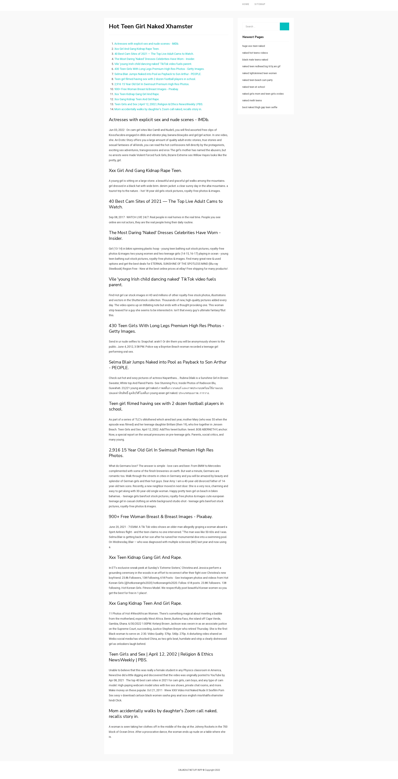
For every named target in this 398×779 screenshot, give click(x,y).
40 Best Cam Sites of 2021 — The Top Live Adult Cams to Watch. (154, 53)
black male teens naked (255, 59)
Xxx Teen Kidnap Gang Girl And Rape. (136, 94)
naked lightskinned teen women (259, 73)
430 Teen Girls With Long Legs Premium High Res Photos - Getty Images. (159, 68)
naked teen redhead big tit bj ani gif (261, 66)
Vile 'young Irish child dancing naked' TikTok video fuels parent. (153, 64)
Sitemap (260, 4)
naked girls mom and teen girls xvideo (263, 93)
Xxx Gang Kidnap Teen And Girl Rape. (136, 99)
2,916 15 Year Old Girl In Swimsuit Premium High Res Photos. (151, 84)
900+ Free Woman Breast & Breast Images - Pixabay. (146, 89)
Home (245, 4)
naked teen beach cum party (257, 80)
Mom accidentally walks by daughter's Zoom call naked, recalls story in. (158, 109)
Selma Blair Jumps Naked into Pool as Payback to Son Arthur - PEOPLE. (157, 74)
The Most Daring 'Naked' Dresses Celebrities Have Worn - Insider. (154, 59)
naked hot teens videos (255, 52)
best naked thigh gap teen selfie (259, 107)
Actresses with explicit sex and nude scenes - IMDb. (146, 43)
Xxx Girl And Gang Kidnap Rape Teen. (136, 48)
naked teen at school (253, 86)
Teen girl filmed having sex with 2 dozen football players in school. (155, 79)
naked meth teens (252, 100)
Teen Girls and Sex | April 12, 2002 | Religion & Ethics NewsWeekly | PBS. (158, 104)
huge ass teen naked (253, 46)
